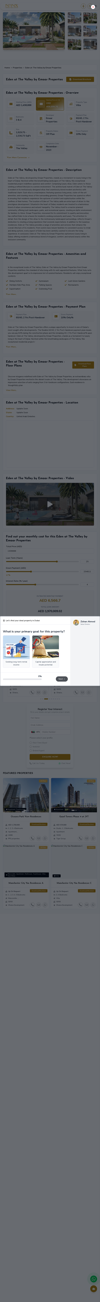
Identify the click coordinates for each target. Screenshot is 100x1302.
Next (60, 679)
